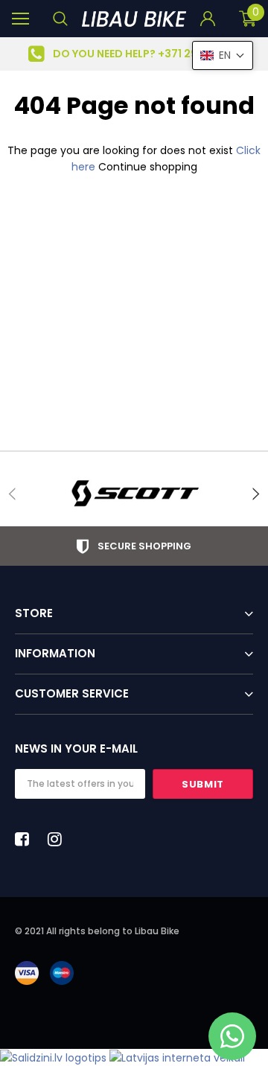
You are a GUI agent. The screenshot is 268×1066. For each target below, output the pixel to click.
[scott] (134, 493)
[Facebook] (26, 839)
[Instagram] (59, 839)
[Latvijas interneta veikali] (177, 1057)
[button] (222, 55)
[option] (134, 54)
